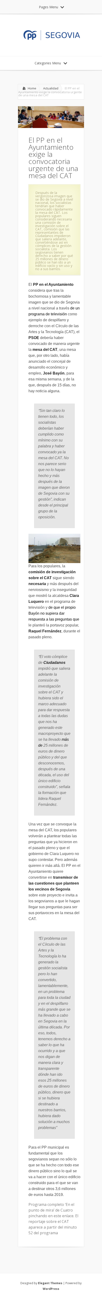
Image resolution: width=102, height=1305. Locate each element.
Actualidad (50, 88)
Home (32, 88)
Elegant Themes (50, 1283)
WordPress (51, 1289)
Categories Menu (48, 63)
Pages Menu (48, 7)
